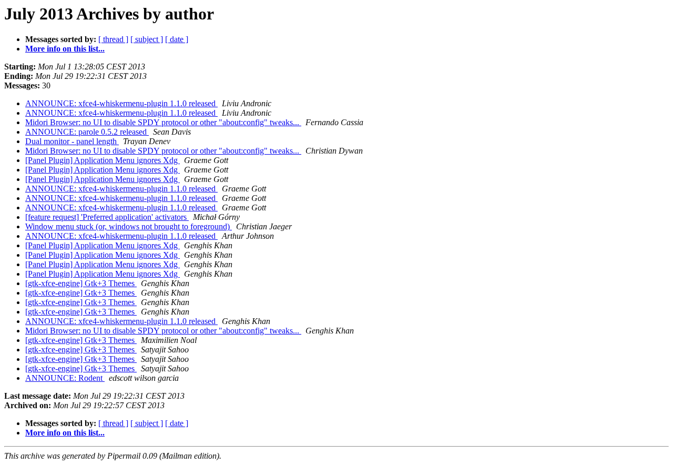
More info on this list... (65, 48)
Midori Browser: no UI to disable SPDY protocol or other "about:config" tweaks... (163, 122)
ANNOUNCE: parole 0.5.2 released (87, 131)
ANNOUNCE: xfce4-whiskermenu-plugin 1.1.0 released (121, 103)
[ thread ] (113, 39)
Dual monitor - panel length (72, 141)
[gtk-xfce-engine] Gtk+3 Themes (81, 283)
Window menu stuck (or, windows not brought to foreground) (128, 226)
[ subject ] (146, 39)
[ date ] (176, 39)
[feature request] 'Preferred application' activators (107, 217)
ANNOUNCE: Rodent (65, 377)
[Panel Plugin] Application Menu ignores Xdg (102, 160)
